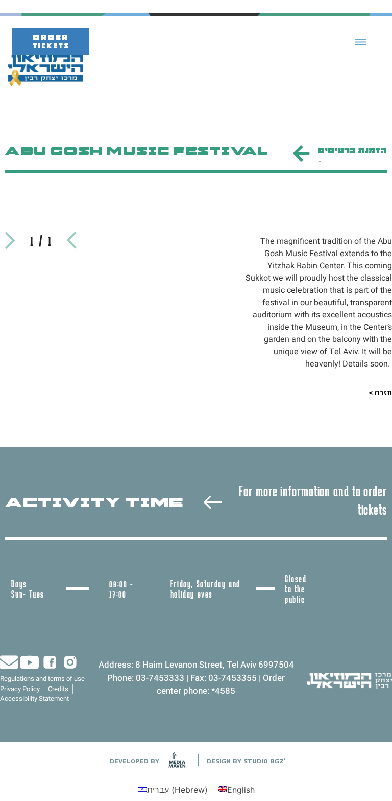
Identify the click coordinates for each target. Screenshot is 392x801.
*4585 (223, 690)
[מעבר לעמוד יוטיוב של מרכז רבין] (29, 662)
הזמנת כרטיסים (352, 150)
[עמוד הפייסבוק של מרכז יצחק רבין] (50, 662)
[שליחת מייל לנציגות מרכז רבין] (9, 662)
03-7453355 (232, 678)
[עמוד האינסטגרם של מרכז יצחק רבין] (70, 662)
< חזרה (380, 391)
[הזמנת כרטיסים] (300, 153)
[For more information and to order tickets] (212, 502)
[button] (360, 41)
